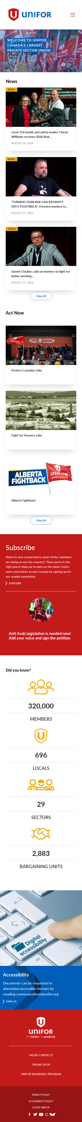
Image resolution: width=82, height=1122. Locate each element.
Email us (11, 1001)
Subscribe (15, 583)
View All (41, 296)
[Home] (31, 14)
